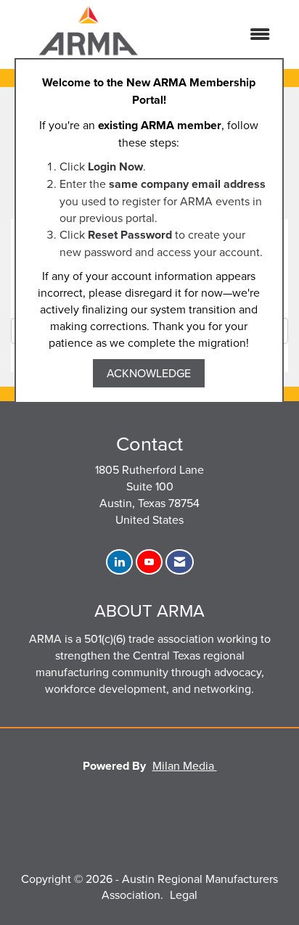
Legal (183, 895)
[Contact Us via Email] (179, 562)
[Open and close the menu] (225, 34)
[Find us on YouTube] (149, 562)
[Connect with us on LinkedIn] (119, 562)
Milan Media (184, 765)
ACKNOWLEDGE (149, 373)
